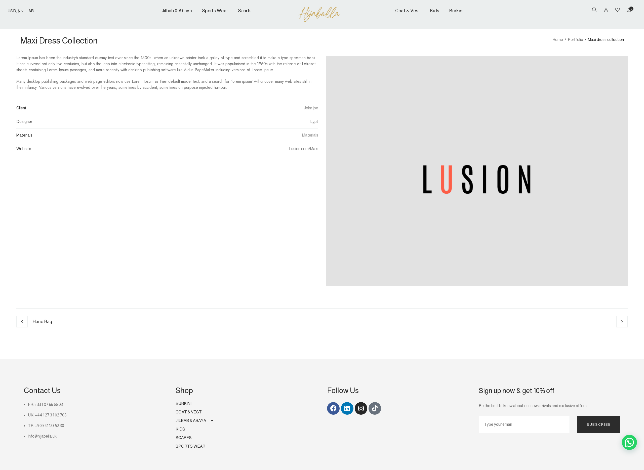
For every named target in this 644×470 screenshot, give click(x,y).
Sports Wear (215, 10)
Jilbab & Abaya (177, 10)
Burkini (456, 10)
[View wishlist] (617, 10)
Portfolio (575, 39)
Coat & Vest (407, 10)
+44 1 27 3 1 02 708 (51, 415)
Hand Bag (42, 321)
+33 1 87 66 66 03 (49, 404)
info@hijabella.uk (42, 436)
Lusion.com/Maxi (303, 149)
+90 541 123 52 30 (49, 425)
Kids (434, 10)
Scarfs (245, 10)
